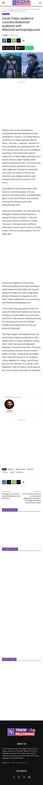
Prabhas (12, 472)
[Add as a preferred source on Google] (8, 48)
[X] (9, 40)
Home (4, 9)
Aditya (6, 35)
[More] (23, 40)
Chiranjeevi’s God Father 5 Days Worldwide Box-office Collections (11, 496)
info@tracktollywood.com (19, 763)
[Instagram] (24, 777)
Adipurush (11, 469)
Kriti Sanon (30, 469)
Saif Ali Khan (19, 472)
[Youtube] (29, 777)
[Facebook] (4, 40)
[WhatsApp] (14, 40)
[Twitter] (19, 777)
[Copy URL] (18, 40)
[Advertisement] (21, 104)
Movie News (10, 9)
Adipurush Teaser (20, 469)
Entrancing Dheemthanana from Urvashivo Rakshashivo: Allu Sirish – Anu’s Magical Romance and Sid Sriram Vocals (32, 498)
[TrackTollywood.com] (21, 732)
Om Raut (5, 472)
